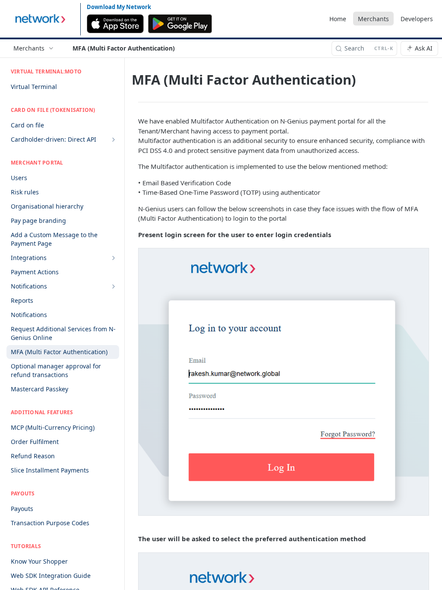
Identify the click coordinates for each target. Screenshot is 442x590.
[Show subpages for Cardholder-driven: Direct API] (113, 139)
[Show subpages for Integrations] (113, 257)
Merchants (373, 19)
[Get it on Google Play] (180, 23)
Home (337, 19)
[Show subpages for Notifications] (113, 286)
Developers (417, 19)
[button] (283, 382)
